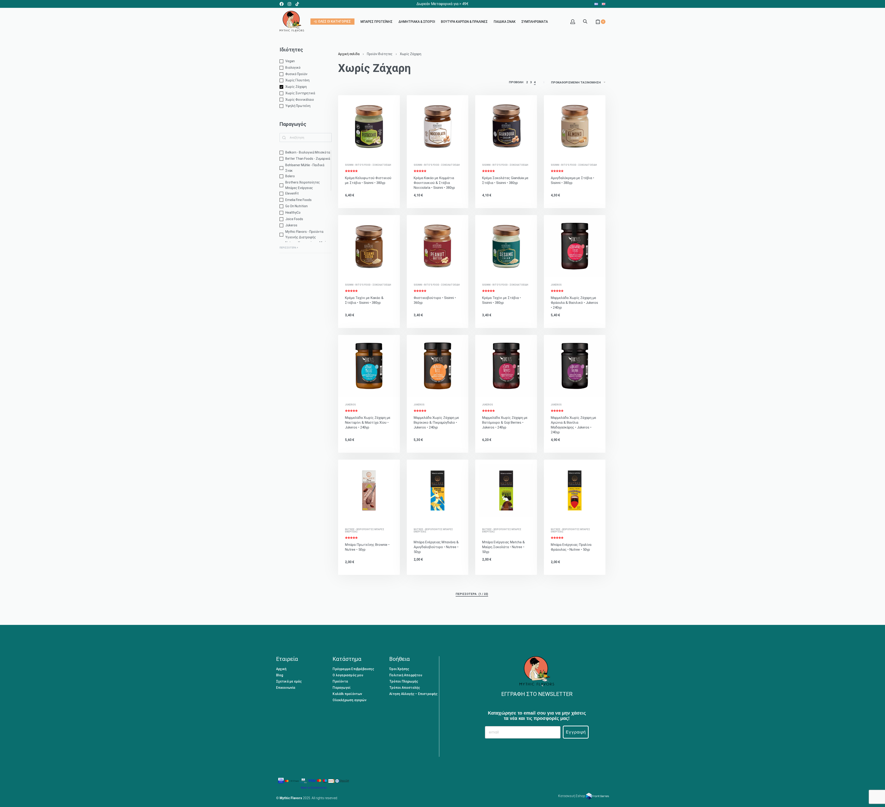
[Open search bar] (585, 21)
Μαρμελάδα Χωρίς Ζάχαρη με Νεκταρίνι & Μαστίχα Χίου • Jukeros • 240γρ (367, 422)
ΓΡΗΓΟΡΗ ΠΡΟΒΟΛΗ (373, 150)
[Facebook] (282, 4)
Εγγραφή (576, 732)
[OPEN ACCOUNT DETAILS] (572, 21)
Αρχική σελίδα (349, 54)
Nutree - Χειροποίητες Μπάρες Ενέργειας (364, 530)
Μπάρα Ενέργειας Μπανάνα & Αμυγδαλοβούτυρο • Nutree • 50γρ (436, 547)
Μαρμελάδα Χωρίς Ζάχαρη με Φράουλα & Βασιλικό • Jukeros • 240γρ (574, 303)
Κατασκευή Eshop (572, 796)
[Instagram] (289, 4)
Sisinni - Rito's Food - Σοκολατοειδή (368, 165)
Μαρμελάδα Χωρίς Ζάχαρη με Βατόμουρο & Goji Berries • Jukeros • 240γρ (505, 422)
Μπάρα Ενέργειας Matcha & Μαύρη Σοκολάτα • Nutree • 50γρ (503, 547)
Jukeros (556, 285)
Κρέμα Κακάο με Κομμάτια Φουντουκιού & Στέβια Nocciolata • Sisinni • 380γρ (434, 183)
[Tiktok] (297, 4)
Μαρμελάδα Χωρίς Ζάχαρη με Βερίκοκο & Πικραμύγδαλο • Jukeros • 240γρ (436, 422)
